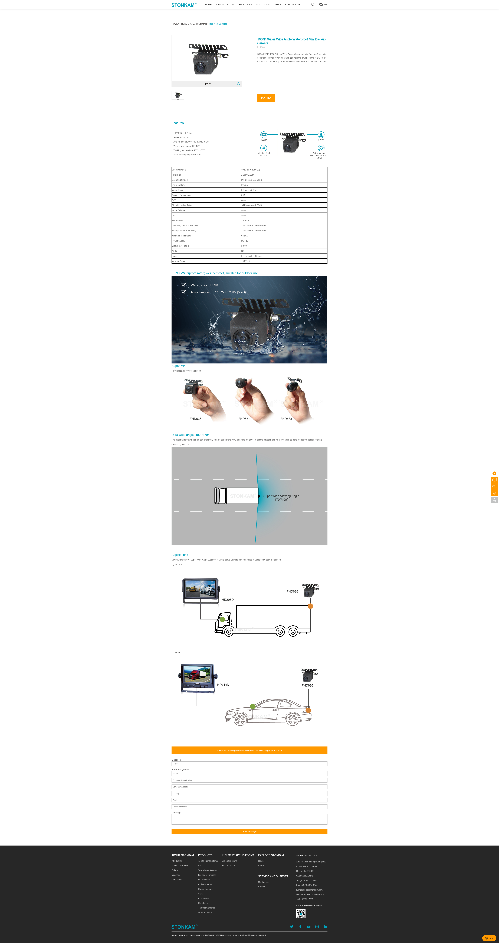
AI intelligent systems (208, 861)
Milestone (176, 875)
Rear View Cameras (217, 24)
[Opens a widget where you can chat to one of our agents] (489, 938)
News (261, 861)
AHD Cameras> (200, 24)
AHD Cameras (205, 884)
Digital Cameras (205, 889)
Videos (261, 865)
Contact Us (263, 882)
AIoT (200, 865)
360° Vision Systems (207, 870)
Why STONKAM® (180, 865)
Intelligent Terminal (207, 875)
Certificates (177, 879)
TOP (494, 501)
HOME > (175, 24)
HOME (208, 4)
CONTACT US (292, 4)
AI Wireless (203, 898)
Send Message (250, 831)
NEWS (277, 4)
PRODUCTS (245, 4)
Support (261, 886)
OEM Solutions (205, 912)
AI (233, 4)
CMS (200, 894)
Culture (175, 870)
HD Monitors (204, 879)
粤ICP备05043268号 (258, 935)
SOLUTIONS (263, 4)
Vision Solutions (229, 861)
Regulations (203, 903)
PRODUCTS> (186, 24)
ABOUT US (222, 4)
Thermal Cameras (206, 908)
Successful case (229, 865)
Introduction (177, 861)
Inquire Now (266, 99)
